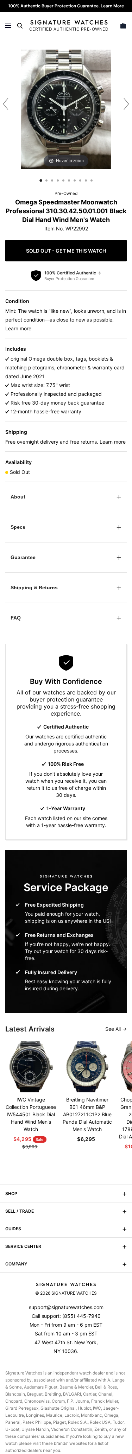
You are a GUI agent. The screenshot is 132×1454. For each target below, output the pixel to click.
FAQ (16, 618)
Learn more (18, 328)
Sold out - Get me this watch (66, 251)
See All (113, 1029)
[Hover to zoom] (66, 109)
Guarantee (23, 557)
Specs (18, 527)
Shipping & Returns (34, 587)
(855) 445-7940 (81, 1316)
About (18, 497)
